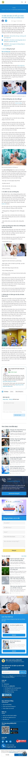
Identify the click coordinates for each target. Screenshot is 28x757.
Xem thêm (24, 556)
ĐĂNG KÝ (22, 672)
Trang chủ (3, 9)
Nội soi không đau (6, 51)
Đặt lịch (14, 635)
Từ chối (7, 754)
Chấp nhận (20, 754)
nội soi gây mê (21, 65)
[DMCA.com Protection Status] (7, 695)
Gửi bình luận (18, 415)
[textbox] (14, 536)
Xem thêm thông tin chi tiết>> (9, 381)
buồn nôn (4, 203)
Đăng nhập (5, 399)
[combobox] (14, 536)
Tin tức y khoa (8, 9)
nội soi (4, 49)
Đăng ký (11, 399)
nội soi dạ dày (18, 103)
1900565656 (6, 684)
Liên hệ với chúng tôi (14, 493)
